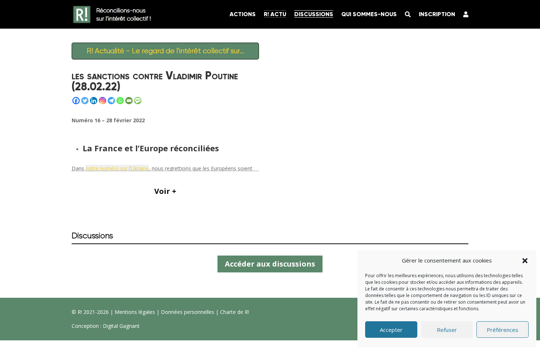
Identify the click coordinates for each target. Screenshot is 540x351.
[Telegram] (111, 100)
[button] (525, 260)
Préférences (502, 329)
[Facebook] (76, 100)
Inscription (437, 14)
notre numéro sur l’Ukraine (117, 168)
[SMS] (137, 100)
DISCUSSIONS (313, 14)
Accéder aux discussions (270, 264)
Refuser (447, 329)
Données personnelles (187, 311)
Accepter (391, 329)
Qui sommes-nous (369, 14)
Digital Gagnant (121, 325)
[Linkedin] (93, 100)
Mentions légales (135, 311)
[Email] (129, 100)
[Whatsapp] (120, 100)
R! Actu (275, 14)
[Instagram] (102, 100)
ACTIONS (243, 14)
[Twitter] (85, 100)
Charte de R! (234, 311)
